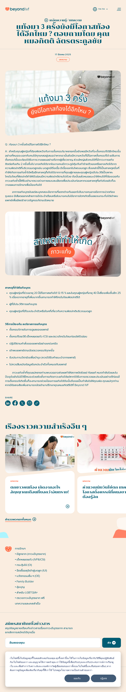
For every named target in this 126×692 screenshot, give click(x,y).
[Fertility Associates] (8, 549)
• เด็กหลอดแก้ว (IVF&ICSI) (30, 559)
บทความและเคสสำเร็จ (27, 603)
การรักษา (20, 548)
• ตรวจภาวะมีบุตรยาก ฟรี (30, 598)
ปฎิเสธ (103, 678)
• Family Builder (24, 581)
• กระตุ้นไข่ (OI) (23, 565)
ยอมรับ (77, 678)
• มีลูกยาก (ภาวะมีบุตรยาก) (30, 554)
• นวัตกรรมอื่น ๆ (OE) (27, 576)
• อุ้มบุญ (20, 587)
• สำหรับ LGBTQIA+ (26, 592)
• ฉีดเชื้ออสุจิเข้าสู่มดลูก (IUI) (31, 570)
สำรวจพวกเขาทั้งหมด (18, 519)
